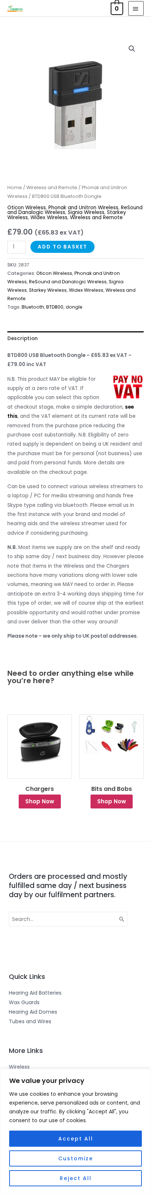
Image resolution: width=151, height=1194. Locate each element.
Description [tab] (22, 338)
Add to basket (62, 246)
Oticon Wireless (26, 207)
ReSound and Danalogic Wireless (68, 282)
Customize (75, 1158)
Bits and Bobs (111, 789)
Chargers (39, 789)
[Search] (122, 919)
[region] (75, 1131)
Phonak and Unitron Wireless (83, 207)
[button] (132, 48)
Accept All (75, 1138)
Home (14, 187)
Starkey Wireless (48, 290)
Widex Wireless (48, 217)
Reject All (76, 1178)
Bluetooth (33, 307)
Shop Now (39, 801)
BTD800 (54, 307)
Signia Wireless (86, 212)
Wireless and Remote (51, 187)
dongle (74, 307)
